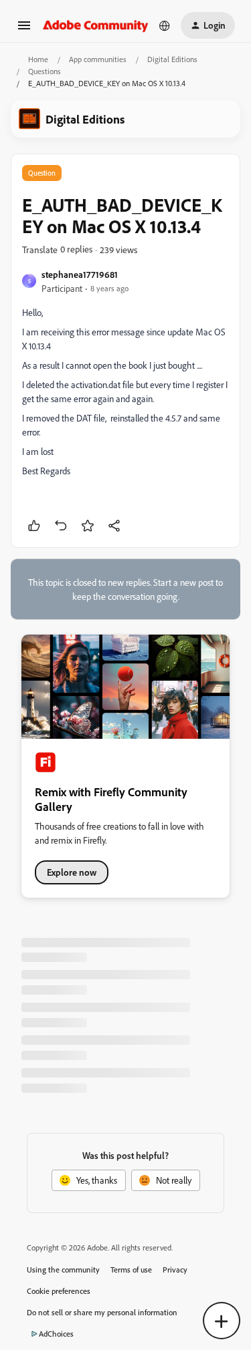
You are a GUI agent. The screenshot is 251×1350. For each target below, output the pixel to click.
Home (38, 59)
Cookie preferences (58, 1291)
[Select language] (164, 25)
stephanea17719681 (79, 274)
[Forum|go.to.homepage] (96, 25)
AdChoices (56, 1334)
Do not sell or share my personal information (102, 1312)
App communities (98, 59)
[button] (24, 29)
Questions (44, 71)
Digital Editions (172, 59)
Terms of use (131, 1269)
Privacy (175, 1269)
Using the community (63, 1269)
